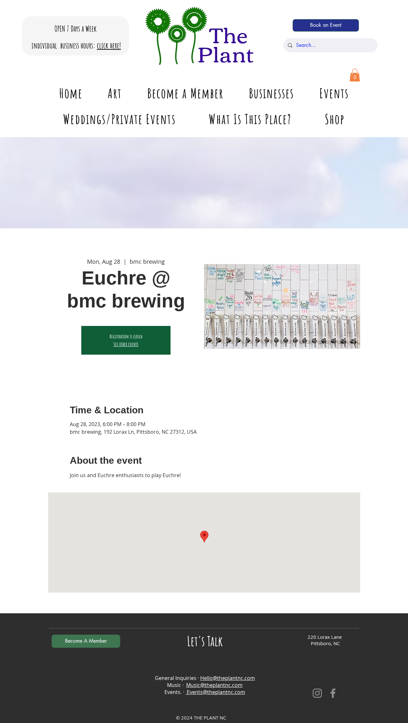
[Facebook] (333, 693)
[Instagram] (317, 693)
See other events (125, 344)
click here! (109, 45)
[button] (354, 75)
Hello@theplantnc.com (227, 678)
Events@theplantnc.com (215, 692)
